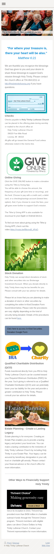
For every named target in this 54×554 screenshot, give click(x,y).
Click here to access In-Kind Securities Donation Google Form (24, 330)
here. (19, 318)
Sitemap (15, 543)
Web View (46, 545)
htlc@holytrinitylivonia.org (17, 84)
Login (48, 543)
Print (9, 543)
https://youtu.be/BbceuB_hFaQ (24, 229)
